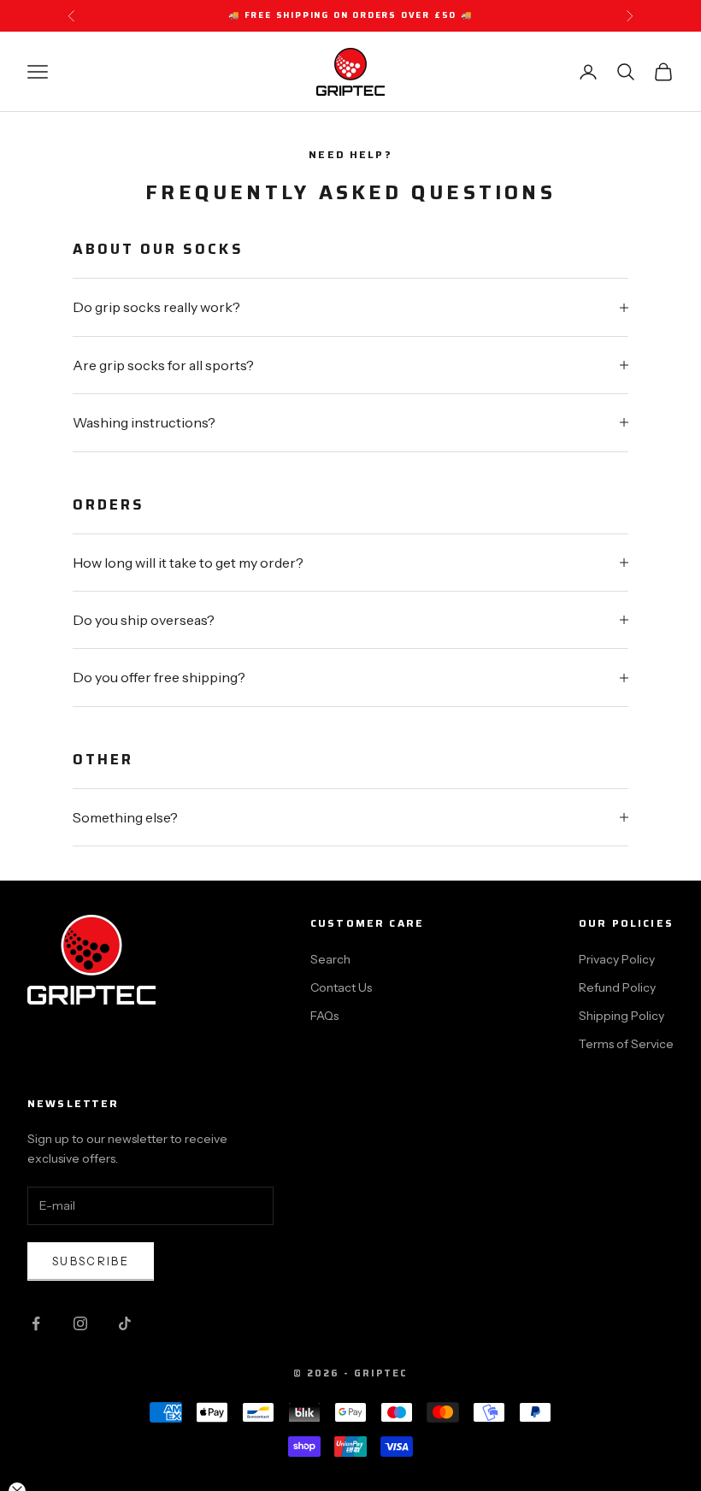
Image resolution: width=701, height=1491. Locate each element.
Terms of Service (626, 1044)
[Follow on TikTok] (124, 1323)
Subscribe (90, 1261)
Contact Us (341, 987)
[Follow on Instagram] (80, 1323)
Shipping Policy (621, 1015)
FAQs (324, 1015)
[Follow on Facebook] (35, 1323)
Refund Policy (617, 987)
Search (330, 959)
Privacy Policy (617, 959)
